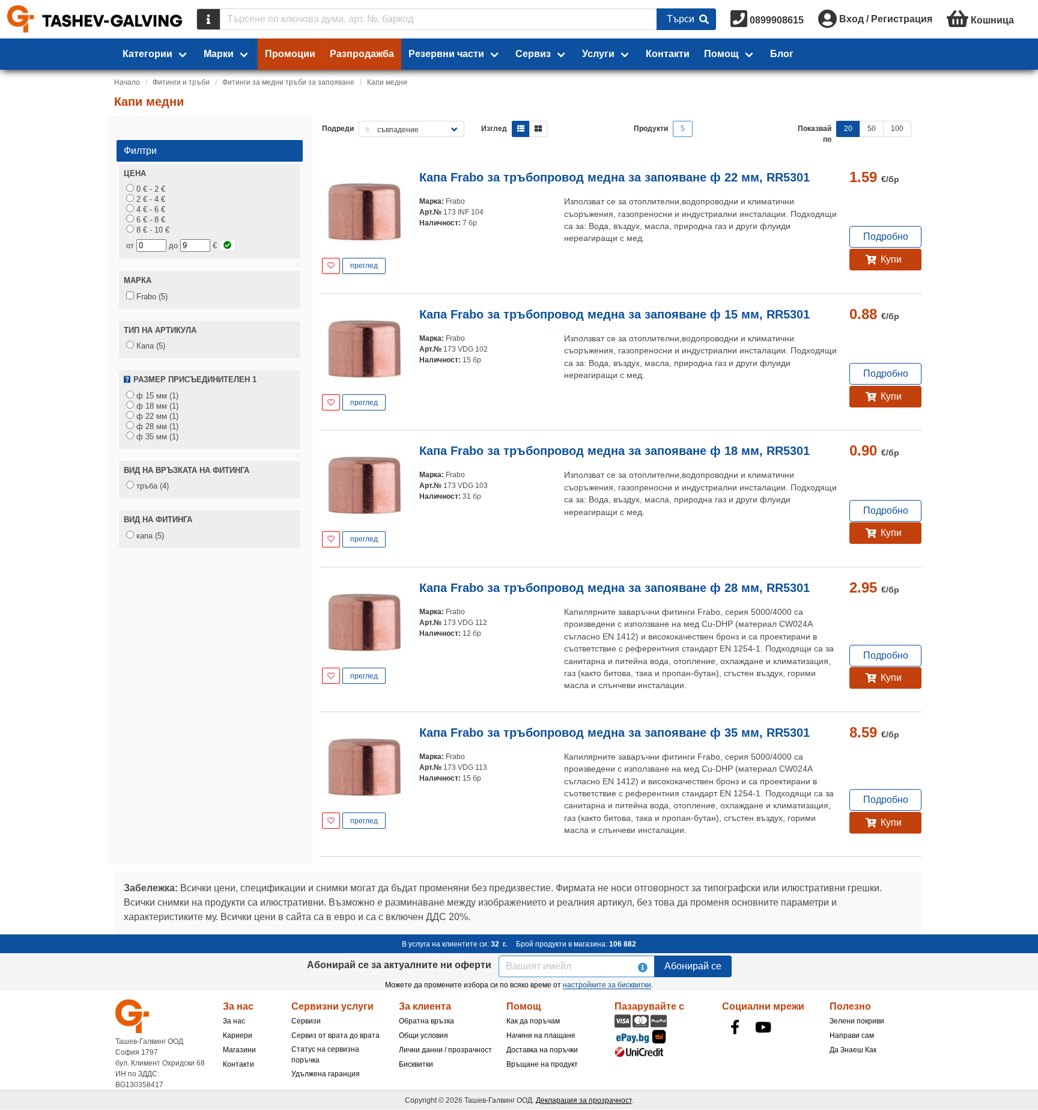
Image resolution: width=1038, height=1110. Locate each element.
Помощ (721, 54)
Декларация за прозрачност (584, 1100)
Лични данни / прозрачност (445, 1050)
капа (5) (149, 535)
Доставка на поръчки (542, 1050)
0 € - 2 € (149, 189)
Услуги (598, 54)
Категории (147, 54)
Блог (782, 54)
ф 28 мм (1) (156, 426)
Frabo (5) (151, 296)
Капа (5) (149, 345)
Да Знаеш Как (853, 1050)
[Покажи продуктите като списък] (521, 129)
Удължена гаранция (325, 1074)
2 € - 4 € (149, 199)
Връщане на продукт (542, 1064)
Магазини (239, 1050)
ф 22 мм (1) (156, 416)
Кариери (237, 1035)
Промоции (290, 54)
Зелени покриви (857, 1021)
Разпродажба (362, 54)
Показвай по (814, 134)
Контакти (668, 54)
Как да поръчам (533, 1021)
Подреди (338, 128)
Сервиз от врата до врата (335, 1035)
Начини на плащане (540, 1035)
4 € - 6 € (149, 209)
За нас (234, 1021)
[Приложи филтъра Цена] (227, 245)
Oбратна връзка (426, 1021)
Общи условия (423, 1035)
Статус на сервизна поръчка (325, 1054)
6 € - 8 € (149, 219)
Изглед (494, 128)
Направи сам (852, 1035)
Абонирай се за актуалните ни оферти (399, 965)
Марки (219, 54)
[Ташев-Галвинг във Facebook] (735, 1027)
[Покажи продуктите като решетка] (538, 129)
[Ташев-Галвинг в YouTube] (763, 1027)
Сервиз (533, 54)
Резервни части (446, 54)
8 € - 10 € (151, 229)
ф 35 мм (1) (156, 436)
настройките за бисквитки (607, 985)
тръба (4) (151, 485)
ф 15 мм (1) (156, 395)
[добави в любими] (331, 266)
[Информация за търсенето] (208, 19)
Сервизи (306, 1021)
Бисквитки (416, 1064)
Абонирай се (692, 966)
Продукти (651, 128)
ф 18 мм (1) (156, 405)
